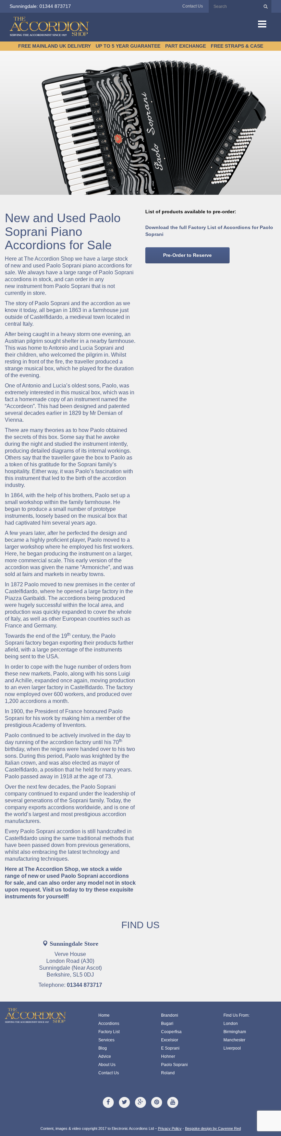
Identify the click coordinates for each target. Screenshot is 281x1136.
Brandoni (169, 1015)
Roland (168, 1073)
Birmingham (234, 1031)
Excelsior (169, 1040)
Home (104, 1015)
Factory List (109, 1031)
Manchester (234, 1040)
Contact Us (192, 6)
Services (106, 1040)
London (230, 1023)
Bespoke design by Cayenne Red (213, 1128)
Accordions (108, 1023)
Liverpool (232, 1048)
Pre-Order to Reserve (187, 255)
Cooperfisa (171, 1031)
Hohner (168, 1056)
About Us (106, 1064)
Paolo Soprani (174, 1064)
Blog (102, 1048)
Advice (104, 1056)
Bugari (167, 1023)
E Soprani (170, 1048)
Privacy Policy (170, 1128)
